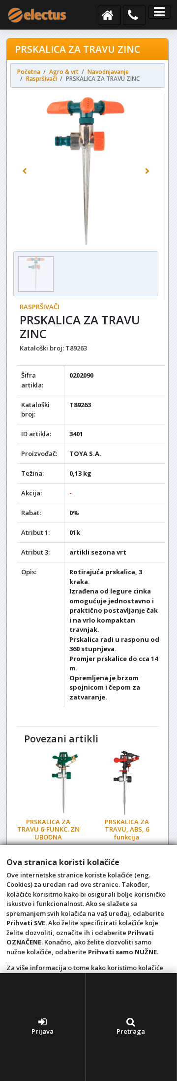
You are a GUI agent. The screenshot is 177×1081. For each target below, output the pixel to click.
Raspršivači (39, 306)
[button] (24, 171)
